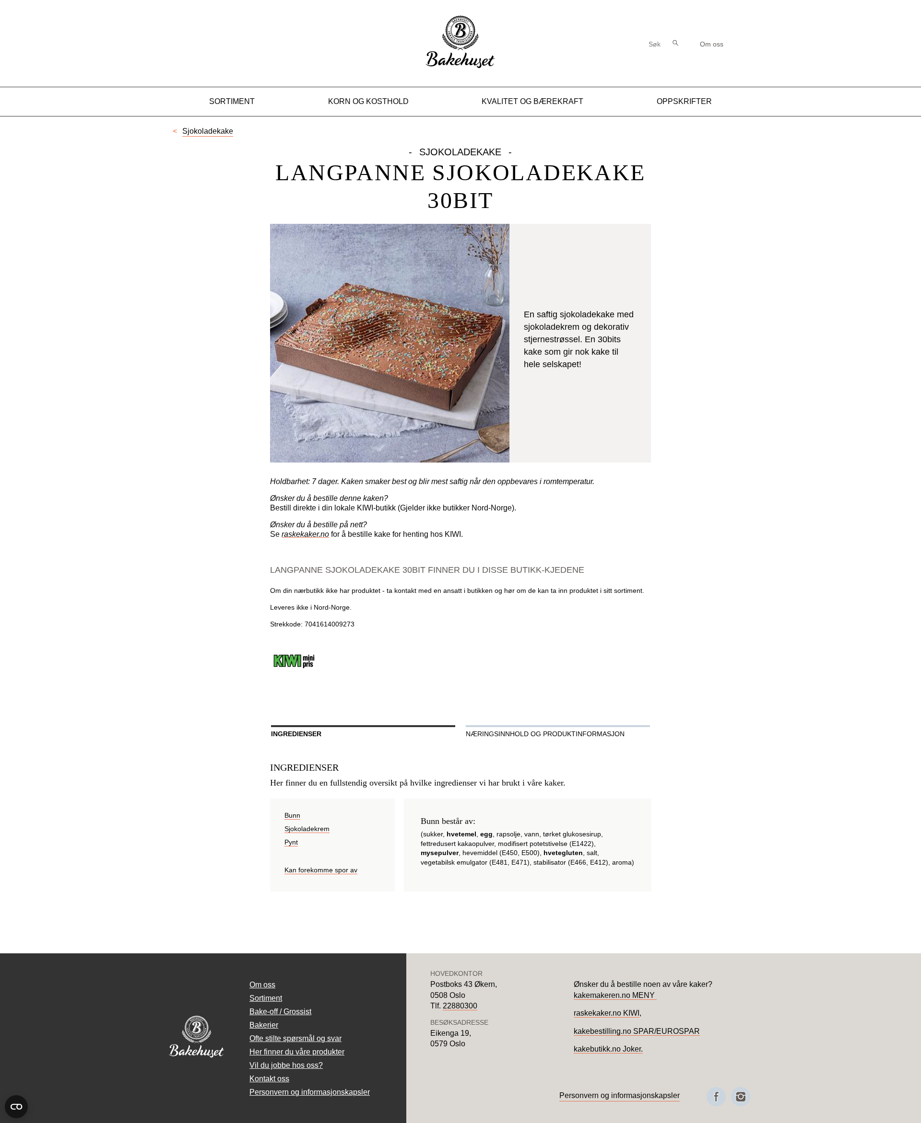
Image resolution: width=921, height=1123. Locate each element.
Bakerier (263, 1025)
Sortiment (232, 101)
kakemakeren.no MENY (615, 995)
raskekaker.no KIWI (606, 1013)
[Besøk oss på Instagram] (740, 1096)
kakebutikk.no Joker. (608, 1049)
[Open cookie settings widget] (16, 1106)
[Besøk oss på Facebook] (716, 1096)
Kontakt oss (269, 1079)
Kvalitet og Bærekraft (532, 101)
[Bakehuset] (460, 67)
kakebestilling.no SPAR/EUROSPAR (637, 1031)
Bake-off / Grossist (280, 1011)
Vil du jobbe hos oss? (286, 1065)
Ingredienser (296, 734)
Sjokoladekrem (307, 829)
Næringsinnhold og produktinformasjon (545, 734)
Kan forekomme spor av (320, 870)
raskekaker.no (305, 534)
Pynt (291, 842)
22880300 (460, 1006)
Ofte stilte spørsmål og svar (295, 1038)
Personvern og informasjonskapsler (309, 1092)
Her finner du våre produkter (296, 1052)
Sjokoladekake (207, 131)
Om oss (711, 44)
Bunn (292, 815)
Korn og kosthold (368, 101)
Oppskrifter (684, 101)
